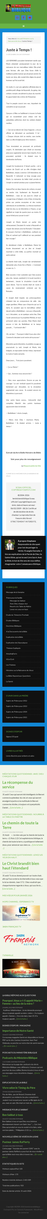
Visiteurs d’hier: (8, 1174)
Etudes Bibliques (12, 620)
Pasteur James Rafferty (16, 1141)
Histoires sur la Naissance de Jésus (19, 670)
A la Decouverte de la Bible (16, 631)
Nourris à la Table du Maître (20, 606)
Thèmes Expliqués (13, 648)
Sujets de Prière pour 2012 (16, 701)
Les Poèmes (11, 665)
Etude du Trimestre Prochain (17, 615)
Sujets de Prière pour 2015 (16, 717)
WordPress (38, 1209)
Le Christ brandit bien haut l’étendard (20, 865)
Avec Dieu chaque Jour (19, 604)
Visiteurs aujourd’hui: (10, 1169)
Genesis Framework (25, 1209)
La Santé (9, 681)
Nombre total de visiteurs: (12, 1180)
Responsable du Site (32, 466)
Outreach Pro (9, 1209)
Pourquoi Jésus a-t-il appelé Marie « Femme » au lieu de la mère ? (22, 1002)
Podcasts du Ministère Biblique (19, 1057)
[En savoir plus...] (10, 1046)
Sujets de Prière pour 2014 (16, 712)
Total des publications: (11, 1185)
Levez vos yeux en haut (19, 609)
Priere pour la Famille (14, 598)
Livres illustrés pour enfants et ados (20, 756)
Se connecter (23, 1212)
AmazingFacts (11, 654)
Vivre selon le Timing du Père (18, 1087)
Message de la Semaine (15, 592)
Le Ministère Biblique (23, 9)
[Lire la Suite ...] (16, 807)
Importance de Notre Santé (18, 1030)
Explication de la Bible (14, 637)
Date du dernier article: (11, 1191)
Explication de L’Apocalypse (16, 643)
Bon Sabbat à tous (12, 1114)
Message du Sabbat (17, 601)
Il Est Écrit (10, 659)
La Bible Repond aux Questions (18, 676)
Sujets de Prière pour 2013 (16, 706)
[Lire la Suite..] (22, 1019)
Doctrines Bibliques (13, 626)
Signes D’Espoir (12, 736)
